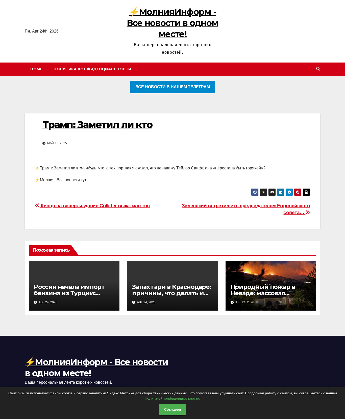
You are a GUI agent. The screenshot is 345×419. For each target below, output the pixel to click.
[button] (318, 69)
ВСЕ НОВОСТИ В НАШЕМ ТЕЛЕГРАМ (172, 87)
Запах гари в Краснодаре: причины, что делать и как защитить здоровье (171, 293)
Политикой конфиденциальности (172, 398)
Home (36, 69)
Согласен (172, 409)
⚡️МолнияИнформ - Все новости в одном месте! (172, 23)
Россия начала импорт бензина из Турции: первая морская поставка (73, 293)
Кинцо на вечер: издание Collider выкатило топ (95, 205)
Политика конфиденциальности (92, 69)
